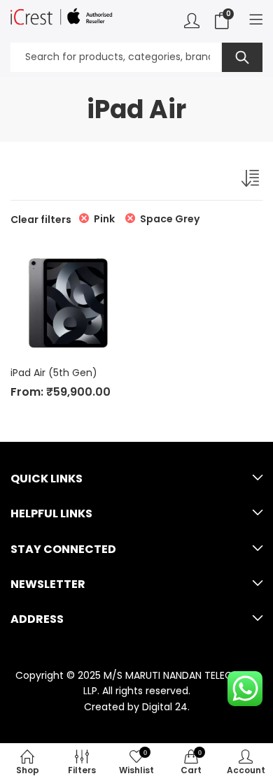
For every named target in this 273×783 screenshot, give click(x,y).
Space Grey (170, 219)
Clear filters (40, 220)
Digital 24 (165, 707)
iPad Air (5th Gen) (53, 373)
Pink (104, 219)
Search (242, 57)
